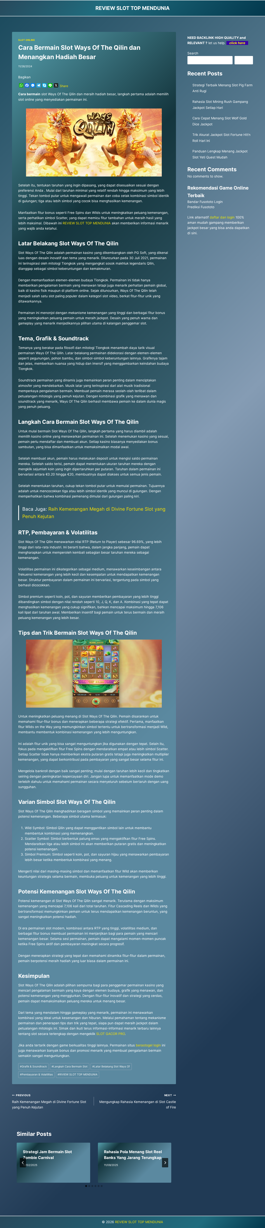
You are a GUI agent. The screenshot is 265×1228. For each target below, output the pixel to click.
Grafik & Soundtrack (33, 1066)
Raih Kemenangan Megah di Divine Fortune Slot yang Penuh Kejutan (49, 1101)
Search (192, 53)
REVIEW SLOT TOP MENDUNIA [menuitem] (87, 223)
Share (64, 86)
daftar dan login (222, 217)
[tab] (86, 1186)
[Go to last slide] (23, 1162)
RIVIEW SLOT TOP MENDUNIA (77, 1074)
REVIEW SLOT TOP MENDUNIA (139, 1222)
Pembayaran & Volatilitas (36, 1074)
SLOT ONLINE (26, 39)
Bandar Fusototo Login (205, 202)
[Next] (165, 1162)
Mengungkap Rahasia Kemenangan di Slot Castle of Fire (137, 1101)
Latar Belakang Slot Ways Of (111, 1066)
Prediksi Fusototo (200, 207)
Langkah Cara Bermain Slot (69, 1066)
